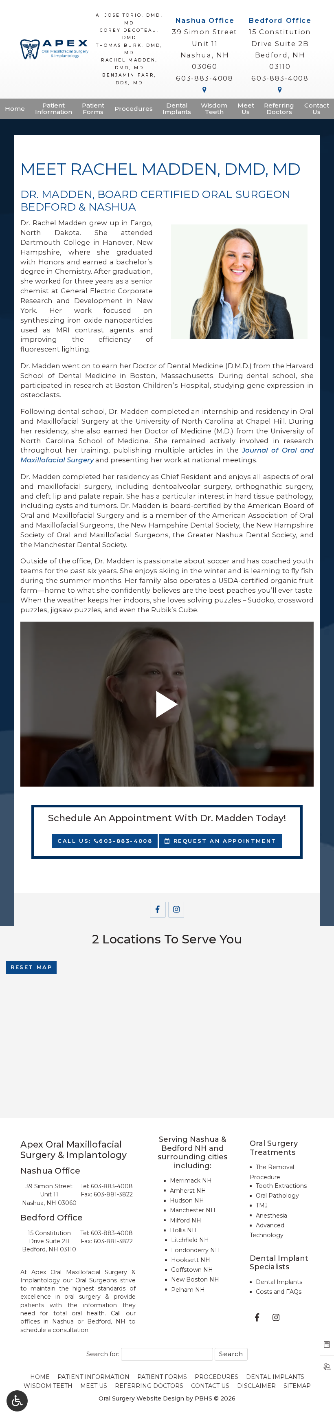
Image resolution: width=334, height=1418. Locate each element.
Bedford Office (279, 20)
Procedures (133, 109)
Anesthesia (271, 1215)
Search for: (102, 1354)
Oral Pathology (277, 1195)
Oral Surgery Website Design (141, 1398)
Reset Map (31, 967)
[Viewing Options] (17, 1401)
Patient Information (93, 1377)
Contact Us (210, 1385)
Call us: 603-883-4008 (104, 841)
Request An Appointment (224, 841)
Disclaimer (256, 1385)
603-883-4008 (204, 78)
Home (15, 109)
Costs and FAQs (278, 1291)
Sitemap (297, 1385)
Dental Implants (279, 1282)
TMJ (262, 1205)
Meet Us (93, 1385)
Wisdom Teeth (48, 1385)
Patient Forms (162, 1377)
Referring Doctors (149, 1385)
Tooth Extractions (281, 1185)
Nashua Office (205, 20)
